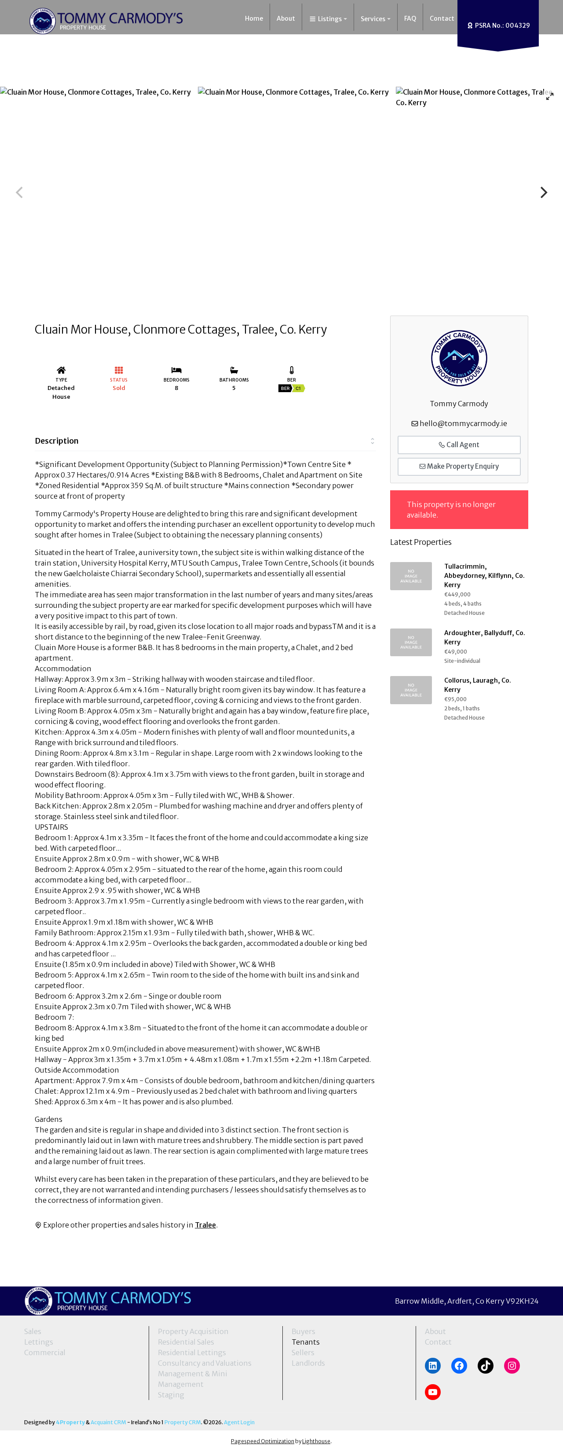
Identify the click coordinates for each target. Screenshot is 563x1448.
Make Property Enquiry (462, 466)
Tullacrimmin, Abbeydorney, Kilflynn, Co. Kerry (484, 575)
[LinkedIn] (433, 1366)
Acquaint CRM (108, 1422)
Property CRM (183, 1422)
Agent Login (239, 1422)
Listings (329, 19)
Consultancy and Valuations (205, 1363)
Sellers (303, 1352)
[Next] (542, 192)
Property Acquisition (193, 1331)
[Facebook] (459, 1366)
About (286, 18)
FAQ (410, 18)
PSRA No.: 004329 (502, 25)
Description (57, 441)
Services (373, 19)
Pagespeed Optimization (262, 1441)
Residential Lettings (192, 1352)
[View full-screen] (550, 96)
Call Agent (462, 445)
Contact (442, 18)
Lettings (38, 1342)
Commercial (45, 1352)
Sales (32, 1331)
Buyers (303, 1331)
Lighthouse (316, 1441)
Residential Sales (186, 1342)
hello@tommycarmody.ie (463, 423)
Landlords (308, 1363)
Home (254, 18)
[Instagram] (512, 1366)
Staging (171, 1394)
